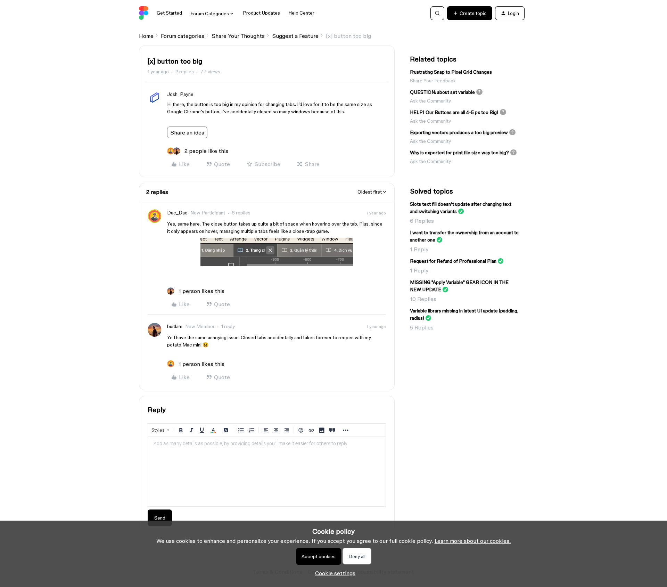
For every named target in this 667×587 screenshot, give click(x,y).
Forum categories (182, 36)
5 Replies (422, 327)
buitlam (174, 326)
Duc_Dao (177, 212)
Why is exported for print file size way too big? (459, 152)
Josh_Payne (180, 94)
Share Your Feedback (433, 80)
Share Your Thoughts (238, 36)
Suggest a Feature (295, 36)
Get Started (169, 13)
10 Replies (423, 299)
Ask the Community (430, 101)
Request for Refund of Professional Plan (453, 261)
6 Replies (422, 221)
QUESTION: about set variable (442, 92)
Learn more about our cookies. (473, 541)
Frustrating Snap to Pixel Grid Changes (451, 72)
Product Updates (261, 13)
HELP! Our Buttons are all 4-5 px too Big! (454, 112)
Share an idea (187, 132)
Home (146, 36)
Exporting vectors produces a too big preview (459, 132)
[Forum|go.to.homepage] (143, 13)
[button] (469, 13)
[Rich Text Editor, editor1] (267, 471)
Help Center (301, 13)
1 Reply (419, 249)
